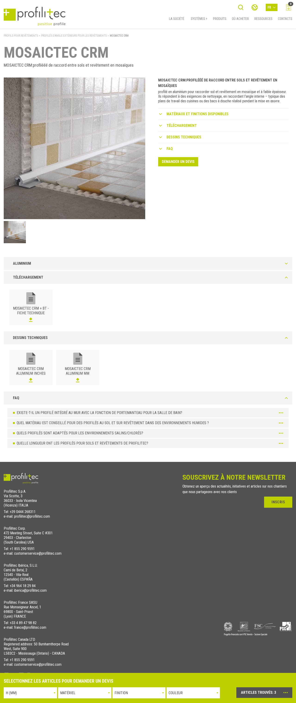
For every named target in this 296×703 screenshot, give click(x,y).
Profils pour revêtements (21, 35)
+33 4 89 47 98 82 (23, 623)
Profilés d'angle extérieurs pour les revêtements (74, 35)
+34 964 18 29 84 (23, 586)
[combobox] (30, 692)
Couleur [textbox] (176, 693)
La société (176, 19)
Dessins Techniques (183, 137)
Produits (219, 19)
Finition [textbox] (121, 693)
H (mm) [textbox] (11, 693)
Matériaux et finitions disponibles (197, 114)
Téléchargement (181, 125)
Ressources (263, 19)
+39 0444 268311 (23, 512)
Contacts (285, 19)
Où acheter (240, 19)
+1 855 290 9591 (22, 549)
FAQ (169, 148)
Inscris (278, 502)
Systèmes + (199, 19)
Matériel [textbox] (67, 693)
